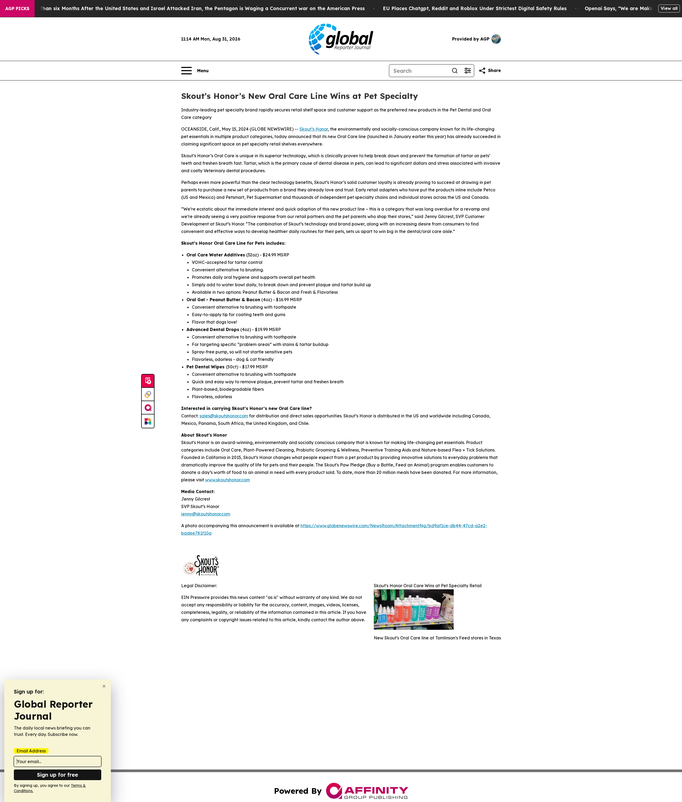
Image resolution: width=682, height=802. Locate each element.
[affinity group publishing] (148, 407)
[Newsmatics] (148, 421)
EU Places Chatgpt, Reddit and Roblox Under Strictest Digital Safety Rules (475, 8)
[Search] (454, 71)
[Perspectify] (148, 394)
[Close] (104, 686)
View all (669, 8)
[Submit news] (148, 381)
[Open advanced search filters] (467, 71)
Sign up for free (57, 774)
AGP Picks (17, 8)
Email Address (31, 750)
